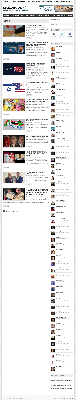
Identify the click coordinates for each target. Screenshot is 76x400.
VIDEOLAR (28, 1)
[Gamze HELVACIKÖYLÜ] (53, 161)
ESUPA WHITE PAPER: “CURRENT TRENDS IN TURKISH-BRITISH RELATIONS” (35, 65)
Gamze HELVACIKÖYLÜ (61, 157)
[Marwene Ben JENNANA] (53, 223)
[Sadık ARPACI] (53, 346)
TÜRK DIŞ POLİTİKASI (61, 15)
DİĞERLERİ (69, 15)
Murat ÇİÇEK (58, 311)
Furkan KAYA (58, 237)
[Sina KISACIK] (53, 81)
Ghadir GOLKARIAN (60, 108)
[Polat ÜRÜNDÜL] (53, 155)
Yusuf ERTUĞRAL (59, 188)
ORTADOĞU (52, 15)
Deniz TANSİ (58, 52)
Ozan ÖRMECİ (59, 46)
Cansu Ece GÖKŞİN (60, 348)
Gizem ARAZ (58, 298)
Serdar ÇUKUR (59, 243)
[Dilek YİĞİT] (53, 87)
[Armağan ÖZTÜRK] (53, 99)
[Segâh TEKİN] (53, 130)
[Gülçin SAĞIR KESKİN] (53, 309)
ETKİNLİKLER (21, 1)
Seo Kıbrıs (63, 398)
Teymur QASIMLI (59, 280)
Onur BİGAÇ (58, 231)
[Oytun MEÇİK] (53, 118)
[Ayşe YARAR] (53, 167)
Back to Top (70, 398)
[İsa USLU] (53, 266)
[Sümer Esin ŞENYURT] (53, 204)
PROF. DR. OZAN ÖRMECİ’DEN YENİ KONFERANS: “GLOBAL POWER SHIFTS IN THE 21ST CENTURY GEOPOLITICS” (36, 154)
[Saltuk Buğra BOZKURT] (53, 321)
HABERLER (5, 1)
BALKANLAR (32, 15)
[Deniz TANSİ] (53, 56)
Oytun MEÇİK (58, 114)
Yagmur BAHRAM (59, 329)
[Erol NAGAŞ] (53, 339)
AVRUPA (26, 15)
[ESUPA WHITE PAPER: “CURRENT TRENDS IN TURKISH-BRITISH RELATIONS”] (14, 75)
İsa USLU (58, 261)
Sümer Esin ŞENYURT (60, 200)
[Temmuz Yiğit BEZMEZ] (53, 198)
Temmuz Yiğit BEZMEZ (60, 194)
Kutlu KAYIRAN (59, 274)
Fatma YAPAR (59, 366)
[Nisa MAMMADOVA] (53, 229)
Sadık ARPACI (59, 341)
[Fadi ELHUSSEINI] (53, 253)
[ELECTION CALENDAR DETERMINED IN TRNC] (14, 37)
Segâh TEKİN (58, 126)
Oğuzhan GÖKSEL (59, 64)
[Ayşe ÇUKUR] (53, 358)
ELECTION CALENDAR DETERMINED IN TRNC (35, 26)
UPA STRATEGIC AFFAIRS (38, 1)
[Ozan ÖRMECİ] (53, 50)
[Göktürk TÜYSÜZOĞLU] (53, 106)
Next (13, 211)
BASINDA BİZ (49, 1)
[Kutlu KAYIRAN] (53, 278)
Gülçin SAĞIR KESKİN (60, 304)
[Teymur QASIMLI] (53, 284)
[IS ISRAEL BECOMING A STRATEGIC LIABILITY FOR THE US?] (14, 94)
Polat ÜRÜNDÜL (59, 151)
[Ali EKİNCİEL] (53, 364)
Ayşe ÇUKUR (58, 354)
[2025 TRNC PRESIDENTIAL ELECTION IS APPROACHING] (14, 184)
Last (17, 211)
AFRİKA (12, 15)
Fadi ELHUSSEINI (59, 249)
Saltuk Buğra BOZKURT (61, 317)
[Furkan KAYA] (53, 241)
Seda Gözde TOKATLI (60, 138)
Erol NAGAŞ (58, 335)
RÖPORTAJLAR (13, 1)
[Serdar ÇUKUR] (53, 247)
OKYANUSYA (46, 15)
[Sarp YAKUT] (53, 327)
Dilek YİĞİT (58, 83)
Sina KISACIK (58, 77)
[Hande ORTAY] (53, 149)
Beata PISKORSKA (60, 120)
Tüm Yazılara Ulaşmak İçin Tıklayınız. (62, 47)
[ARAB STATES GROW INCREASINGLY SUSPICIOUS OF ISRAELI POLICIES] (14, 131)
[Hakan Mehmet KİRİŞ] (53, 93)
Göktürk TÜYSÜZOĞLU (60, 101)
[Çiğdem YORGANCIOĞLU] (53, 210)
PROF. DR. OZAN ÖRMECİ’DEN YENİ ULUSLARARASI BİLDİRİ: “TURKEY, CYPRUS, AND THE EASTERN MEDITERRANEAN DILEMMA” (37, 44)
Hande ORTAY (59, 144)
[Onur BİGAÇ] (53, 235)
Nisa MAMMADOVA (60, 224)
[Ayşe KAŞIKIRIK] (53, 290)
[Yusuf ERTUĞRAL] (53, 192)
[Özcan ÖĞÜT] (53, 259)
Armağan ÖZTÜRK (60, 95)
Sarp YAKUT (58, 323)
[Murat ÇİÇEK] (53, 315)
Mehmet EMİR (59, 169)
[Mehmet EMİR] (53, 173)
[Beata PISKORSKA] (53, 124)
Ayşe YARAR (58, 163)
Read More (29, 37)
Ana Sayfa (6, 15)
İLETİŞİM (68, 1)
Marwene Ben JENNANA (61, 218)
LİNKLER (62, 1)
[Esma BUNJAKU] (53, 186)
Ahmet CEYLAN (59, 58)
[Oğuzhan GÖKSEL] (53, 69)
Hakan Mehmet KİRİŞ (60, 89)
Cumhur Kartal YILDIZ (60, 212)
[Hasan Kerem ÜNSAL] (53, 75)
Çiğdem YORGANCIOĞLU (61, 206)
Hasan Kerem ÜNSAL (60, 71)
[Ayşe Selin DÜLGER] (53, 179)
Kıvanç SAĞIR (59, 268)
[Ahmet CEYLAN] (53, 63)
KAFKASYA (39, 15)
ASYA (22, 15)
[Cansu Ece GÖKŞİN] (53, 352)
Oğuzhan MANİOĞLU (60, 292)
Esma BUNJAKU (59, 181)
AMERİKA (17, 15)
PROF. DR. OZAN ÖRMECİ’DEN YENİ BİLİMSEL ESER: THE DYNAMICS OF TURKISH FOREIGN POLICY (37, 100)
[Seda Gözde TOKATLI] (53, 143)
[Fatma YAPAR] (53, 370)
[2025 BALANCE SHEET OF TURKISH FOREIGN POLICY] (14, 148)
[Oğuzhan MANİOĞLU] (53, 296)
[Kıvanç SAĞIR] (53, 272)
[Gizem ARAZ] (53, 303)
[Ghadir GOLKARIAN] (53, 112)
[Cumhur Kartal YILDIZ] (53, 216)
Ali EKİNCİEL (58, 360)
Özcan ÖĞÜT (58, 255)
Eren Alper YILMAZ (60, 132)
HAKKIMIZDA (56, 1)
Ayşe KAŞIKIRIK (59, 286)
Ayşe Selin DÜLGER (60, 175)
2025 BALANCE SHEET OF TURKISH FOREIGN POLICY (37, 136)
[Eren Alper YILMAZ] (53, 136)
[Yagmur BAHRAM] (53, 333)
